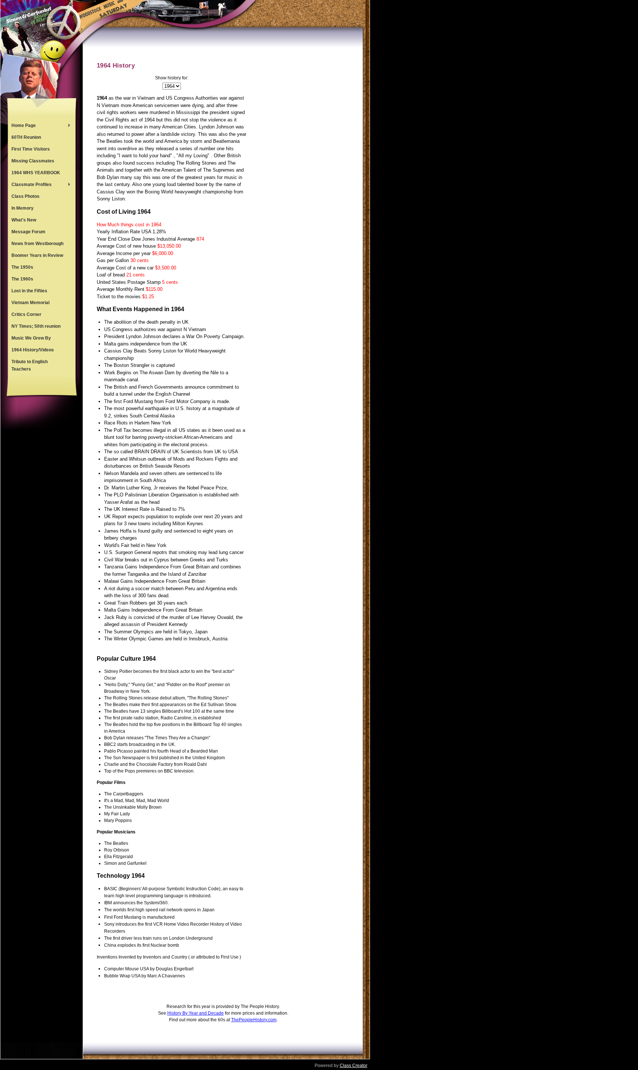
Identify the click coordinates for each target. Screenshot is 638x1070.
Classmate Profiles (30, 185)
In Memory (22, 208)
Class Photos (25, 196)
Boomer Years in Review (37, 255)
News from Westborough (37, 243)
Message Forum (28, 231)
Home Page (22, 126)
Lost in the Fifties (29, 290)
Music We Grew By (31, 338)
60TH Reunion (26, 137)
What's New (23, 220)
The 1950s (22, 267)
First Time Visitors (30, 149)
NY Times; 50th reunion (36, 326)
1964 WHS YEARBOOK (35, 172)
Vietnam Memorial (30, 302)
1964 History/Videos (32, 349)
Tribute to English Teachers (29, 365)
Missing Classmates (32, 161)
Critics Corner (26, 314)
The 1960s (22, 279)
